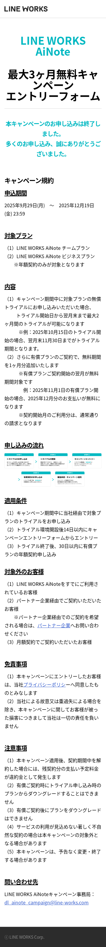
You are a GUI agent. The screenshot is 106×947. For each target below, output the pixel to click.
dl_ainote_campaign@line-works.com (46, 902)
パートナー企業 (53, 625)
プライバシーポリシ (44, 684)
